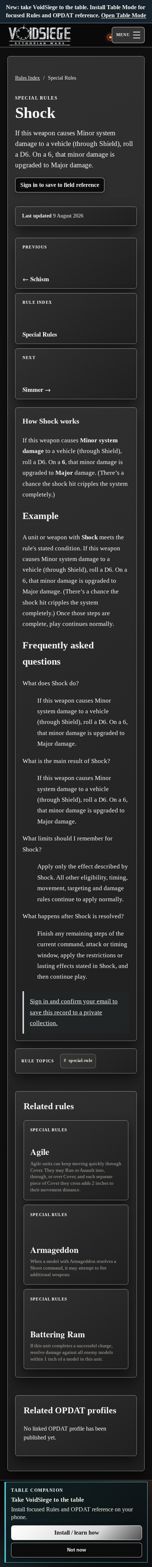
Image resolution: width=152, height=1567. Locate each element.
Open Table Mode (123, 15)
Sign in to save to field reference (59, 185)
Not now (76, 1550)
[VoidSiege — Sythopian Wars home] (55, 35)
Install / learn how (76, 1532)
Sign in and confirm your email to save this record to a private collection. (74, 1012)
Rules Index (27, 78)
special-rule (80, 1060)
